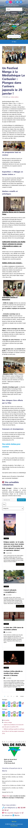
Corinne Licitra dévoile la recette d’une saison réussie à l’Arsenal (13, 673)
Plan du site (14, 821)
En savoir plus (20, 564)
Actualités (6, 538)
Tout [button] (4, 504)
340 (17, 696)
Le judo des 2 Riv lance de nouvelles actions (13, 628)
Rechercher (21, 500)
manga (10, 722)
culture (6, 722)
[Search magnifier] (19, 36)
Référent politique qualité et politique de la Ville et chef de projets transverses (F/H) (13, 731)
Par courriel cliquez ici (12, 813)
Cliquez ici (5, 796)
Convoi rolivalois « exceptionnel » (10, 591)
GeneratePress (14, 825)
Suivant (22, 696)
